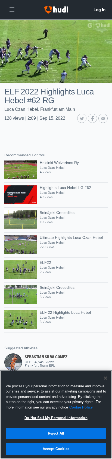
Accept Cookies (56, 449)
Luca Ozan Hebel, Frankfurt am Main (39, 109)
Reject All (56, 433)
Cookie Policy (81, 407)
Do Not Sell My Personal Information (56, 418)
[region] (56, 415)
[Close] (105, 378)
